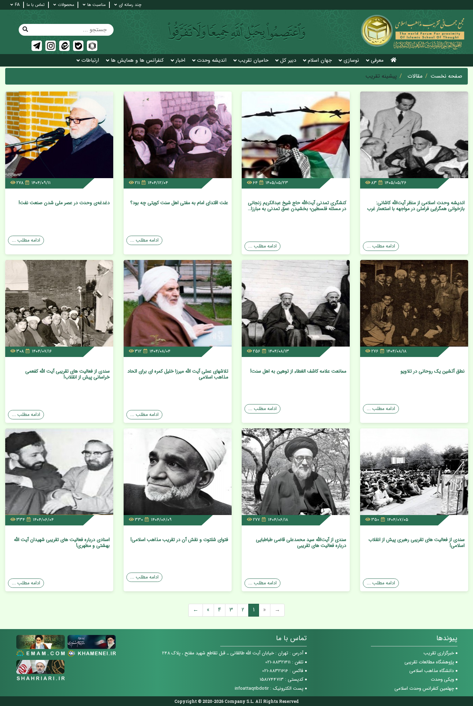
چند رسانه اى (130, 5)
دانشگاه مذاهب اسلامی (431, 670)
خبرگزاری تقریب (438, 653)
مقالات (415, 76)
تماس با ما (36, 5)
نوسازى (351, 60)
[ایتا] (64, 46)
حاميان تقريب (253, 60)
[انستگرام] (50, 46)
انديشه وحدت (211, 60)
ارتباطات (90, 60)
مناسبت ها (96, 5)
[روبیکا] (92, 46)
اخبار (180, 60)
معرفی (377, 60)
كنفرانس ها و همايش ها (137, 60)
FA (17, 5)
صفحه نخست (446, 76)
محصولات (66, 5)
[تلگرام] (37, 46)
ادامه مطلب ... (381, 246)
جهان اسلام (320, 60)
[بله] (78, 46)
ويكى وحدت (442, 679)
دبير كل (288, 60)
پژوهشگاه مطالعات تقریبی (429, 662)
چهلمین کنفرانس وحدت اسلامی (424, 688)
